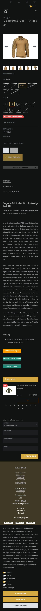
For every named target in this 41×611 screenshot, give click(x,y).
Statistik (9, 576)
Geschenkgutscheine (20, 495)
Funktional (9, 585)
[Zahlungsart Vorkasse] (30, 523)
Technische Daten (8, 186)
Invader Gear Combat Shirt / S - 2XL (26, 387)
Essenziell (9, 572)
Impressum (24, 562)
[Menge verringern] (16, 150)
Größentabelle (20, 493)
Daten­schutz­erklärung (8, 568)
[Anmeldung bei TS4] (11, 2)
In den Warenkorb (14, 157)
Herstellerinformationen (11, 192)
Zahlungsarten (20, 477)
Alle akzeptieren (20, 593)
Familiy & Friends (20, 490)
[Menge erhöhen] (12, 150)
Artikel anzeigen (27, 400)
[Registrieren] (19, 2)
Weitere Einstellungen (8, 588)
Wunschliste (11, 122)
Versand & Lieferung (20, 473)
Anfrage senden (31, 456)
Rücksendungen (20, 475)
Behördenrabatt (20, 480)
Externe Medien (11, 579)
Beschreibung (7, 181)
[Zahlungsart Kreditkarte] (20, 523)
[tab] (7, 181)
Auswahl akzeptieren (20, 606)
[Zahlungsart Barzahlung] (8, 523)
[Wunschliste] (34, 2)
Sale (20, 497)
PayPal (8, 582)
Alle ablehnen (20, 599)
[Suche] (27, 2)
